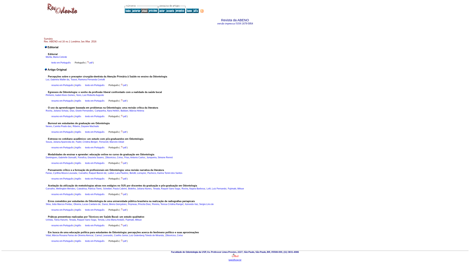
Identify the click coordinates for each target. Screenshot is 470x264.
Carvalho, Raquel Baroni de (92, 173)
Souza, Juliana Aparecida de (60, 142)
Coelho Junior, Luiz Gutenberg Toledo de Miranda (139, 235)
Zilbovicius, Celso (114, 157)
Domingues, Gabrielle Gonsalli (61, 157)
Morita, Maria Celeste (56, 57)
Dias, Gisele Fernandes (81, 110)
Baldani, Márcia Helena (132, 110)
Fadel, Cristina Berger (87, 142)
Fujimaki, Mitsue (236, 188)
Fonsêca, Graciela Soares (91, 157)
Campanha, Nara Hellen (107, 110)
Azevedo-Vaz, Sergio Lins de (199, 204)
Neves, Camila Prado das (58, 126)
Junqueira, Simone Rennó (160, 157)
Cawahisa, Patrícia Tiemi (89, 188)
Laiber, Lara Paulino (118, 173)
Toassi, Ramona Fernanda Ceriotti (88, 79)
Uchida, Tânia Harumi (57, 220)
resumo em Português (62, 85)
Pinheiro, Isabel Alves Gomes (60, 95)
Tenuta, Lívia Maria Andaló (111, 220)
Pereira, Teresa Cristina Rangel (167, 204)
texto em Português (61, 62)
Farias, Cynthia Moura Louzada (61, 173)
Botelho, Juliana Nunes (139, 188)
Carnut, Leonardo (104, 235)
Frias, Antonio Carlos (134, 157)
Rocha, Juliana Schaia (57, 110)
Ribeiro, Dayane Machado (86, 126)
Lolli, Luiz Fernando (216, 188)
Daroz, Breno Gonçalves (114, 204)
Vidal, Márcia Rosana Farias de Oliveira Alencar (69, 235)
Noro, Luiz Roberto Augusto (90, 95)
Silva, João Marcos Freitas (59, 204)
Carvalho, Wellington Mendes (60, 188)
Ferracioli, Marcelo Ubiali (111, 142)
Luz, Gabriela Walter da (57, 79)
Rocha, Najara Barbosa (193, 188)
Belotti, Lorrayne (138, 173)
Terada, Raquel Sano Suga (166, 188)
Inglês (78, 85)
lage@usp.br (235, 260)
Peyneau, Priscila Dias (139, 204)
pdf (91, 62)
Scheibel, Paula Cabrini (115, 188)
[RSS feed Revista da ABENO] (201, 11)
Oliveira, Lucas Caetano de (87, 204)
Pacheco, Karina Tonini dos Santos (164, 173)
